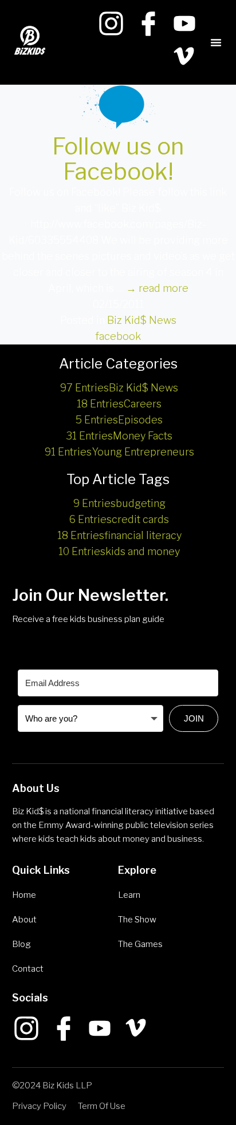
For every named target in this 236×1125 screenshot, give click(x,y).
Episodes (119, 420)
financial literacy (119, 535)
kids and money (119, 551)
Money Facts (119, 436)
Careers (119, 404)
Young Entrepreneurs (119, 452)
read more (157, 288)
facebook (118, 336)
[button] (216, 42)
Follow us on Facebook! (118, 158)
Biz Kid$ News (141, 320)
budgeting (119, 503)
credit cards (119, 519)
